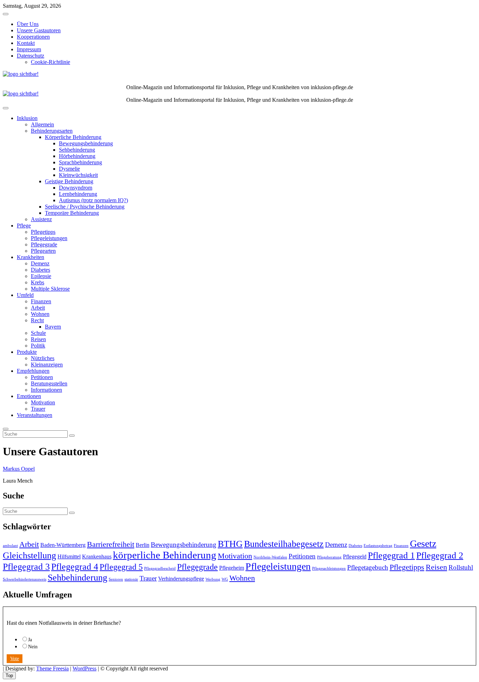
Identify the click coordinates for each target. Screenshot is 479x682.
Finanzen (41, 301)
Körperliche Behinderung (73, 137)
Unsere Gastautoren (39, 30)
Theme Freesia (52, 668)
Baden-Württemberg (63, 545)
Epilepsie (41, 276)
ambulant (10, 546)
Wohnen (40, 314)
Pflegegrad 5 (121, 566)
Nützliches (42, 358)
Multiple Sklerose (50, 289)
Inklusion (27, 118)
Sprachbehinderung (80, 162)
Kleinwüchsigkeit (78, 175)
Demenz (40, 263)
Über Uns (28, 24)
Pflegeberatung (329, 557)
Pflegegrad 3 (26, 566)
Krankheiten (30, 257)
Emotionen (29, 396)
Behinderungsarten (52, 131)
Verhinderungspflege (181, 579)
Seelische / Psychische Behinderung (84, 207)
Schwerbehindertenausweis (24, 579)
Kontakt (26, 43)
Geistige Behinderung (69, 181)
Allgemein (42, 124)
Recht (37, 320)
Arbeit (38, 308)
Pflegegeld (354, 556)
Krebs (37, 282)
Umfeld (25, 295)
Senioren (116, 579)
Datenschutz (30, 56)
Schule (38, 333)
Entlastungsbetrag (378, 546)
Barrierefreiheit (110, 544)
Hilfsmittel (69, 556)
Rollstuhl (460, 567)
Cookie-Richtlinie (50, 62)
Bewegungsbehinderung (86, 143)
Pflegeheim (231, 568)
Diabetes (40, 270)
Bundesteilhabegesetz (284, 543)
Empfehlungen (33, 371)
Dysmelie (69, 169)
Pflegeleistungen (49, 238)
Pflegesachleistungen (329, 568)
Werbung (212, 579)
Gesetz (423, 543)
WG (225, 579)
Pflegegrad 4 (74, 566)
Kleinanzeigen (47, 365)
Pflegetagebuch (367, 567)
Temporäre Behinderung (72, 213)
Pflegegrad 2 (439, 555)
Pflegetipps (43, 232)
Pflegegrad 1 (391, 555)
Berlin (142, 545)
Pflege (24, 226)
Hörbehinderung (77, 156)
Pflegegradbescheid (160, 568)
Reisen (38, 339)
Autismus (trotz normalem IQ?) (93, 200)
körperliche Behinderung (164, 555)
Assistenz (41, 219)
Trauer (38, 409)
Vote (14, 658)
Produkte (27, 352)
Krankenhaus (97, 556)
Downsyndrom (75, 188)
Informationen (46, 390)
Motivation (43, 402)
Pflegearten (43, 251)
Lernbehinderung (78, 194)
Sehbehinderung (77, 150)
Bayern (53, 327)
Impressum (29, 49)
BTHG (230, 543)
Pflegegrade (44, 244)
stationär (131, 579)
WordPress (84, 668)
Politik (38, 346)
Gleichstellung (29, 555)
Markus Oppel (19, 469)
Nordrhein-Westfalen (270, 557)
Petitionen (42, 377)
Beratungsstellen (49, 383)
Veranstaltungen (34, 415)
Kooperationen (33, 37)
